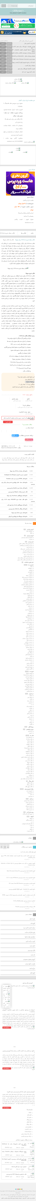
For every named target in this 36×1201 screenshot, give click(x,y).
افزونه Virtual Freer (28, 675)
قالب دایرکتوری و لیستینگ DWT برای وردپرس (16, 1174)
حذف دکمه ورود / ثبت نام (28, 72)
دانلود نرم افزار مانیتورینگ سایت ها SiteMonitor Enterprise (14, 1144)
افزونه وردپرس (29, 684)
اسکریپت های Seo (28, 581)
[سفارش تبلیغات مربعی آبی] (25, 83)
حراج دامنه (32, 968)
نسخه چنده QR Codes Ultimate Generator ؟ (24, 59)
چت (31, 661)
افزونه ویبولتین (29, 687)
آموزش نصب (29, 790)
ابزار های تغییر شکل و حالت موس (24, 559)
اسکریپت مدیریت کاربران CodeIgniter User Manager (15, 474)
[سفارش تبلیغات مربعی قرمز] (10, 83)
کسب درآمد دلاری (30, 941)
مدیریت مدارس (28, 642)
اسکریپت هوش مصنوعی (26, 584)
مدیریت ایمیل (29, 633)
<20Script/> (18, 11)
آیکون (31, 818)
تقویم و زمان (29, 706)
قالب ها (23, 233)
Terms (34, 1191)
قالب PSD (30, 749)
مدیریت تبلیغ (29, 634)
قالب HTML (29, 744)
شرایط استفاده (28, 1131)
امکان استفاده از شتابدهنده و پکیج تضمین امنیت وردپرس (13, 133)
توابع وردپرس (28, 1126)
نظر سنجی (29, 649)
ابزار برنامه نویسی (28, 800)
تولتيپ (30, 708)
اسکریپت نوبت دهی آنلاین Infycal (19, 1166)
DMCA (23, 1191)
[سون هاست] (18, 27)
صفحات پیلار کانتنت (30, 65)
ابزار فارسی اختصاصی (27, 552)
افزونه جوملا (29, 678)
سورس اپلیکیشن (30, 729)
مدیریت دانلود (29, 636)
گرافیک (32, 816)
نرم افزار (32, 798)
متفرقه (30, 718)
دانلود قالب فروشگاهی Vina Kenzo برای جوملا (17, 495)
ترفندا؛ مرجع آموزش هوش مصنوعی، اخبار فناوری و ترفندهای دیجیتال (17, 50)
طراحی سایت (29, 807)
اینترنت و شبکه (29, 806)
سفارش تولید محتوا (30, 936)
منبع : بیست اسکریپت (24, 412)
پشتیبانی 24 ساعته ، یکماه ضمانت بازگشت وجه (13, 127)
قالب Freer (29, 742)
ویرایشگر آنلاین (28, 654)
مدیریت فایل (29, 640)
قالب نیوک (30, 769)
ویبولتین (30, 775)
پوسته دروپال (29, 776)
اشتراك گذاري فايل (28, 586)
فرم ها (30, 625)
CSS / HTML (29, 531)
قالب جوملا (6, 239)
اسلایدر (30, 573)
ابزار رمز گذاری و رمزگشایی (26, 545)
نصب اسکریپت (28, 1129)
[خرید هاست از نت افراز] (18, 81)
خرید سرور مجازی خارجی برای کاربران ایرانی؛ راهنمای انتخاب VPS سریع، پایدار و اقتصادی (18, 856)
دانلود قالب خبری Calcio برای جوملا (19, 512)
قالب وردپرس (29, 771)
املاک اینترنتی (29, 590)
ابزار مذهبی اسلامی (27, 556)
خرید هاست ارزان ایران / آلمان (27, 100)
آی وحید (24, 1198)
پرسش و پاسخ (29, 658)
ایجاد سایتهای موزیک (27, 593)
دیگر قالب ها (29, 737)
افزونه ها (32, 671)
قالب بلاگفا (29, 782)
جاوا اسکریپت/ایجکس (27, 600)
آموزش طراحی (30, 529)
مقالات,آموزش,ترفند (29, 789)
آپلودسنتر (30, 572)
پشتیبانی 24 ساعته (28, 216)
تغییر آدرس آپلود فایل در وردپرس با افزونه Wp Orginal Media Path (14, 1159)
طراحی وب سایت (31, 1198)
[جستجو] (3, 5)
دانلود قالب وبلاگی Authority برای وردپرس (18, 508)
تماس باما (29, 1117)
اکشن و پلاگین (29, 820)
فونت (31, 825)
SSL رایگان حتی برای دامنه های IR (14, 119)
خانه (32, 233)
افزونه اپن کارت (28, 676)
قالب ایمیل (29, 758)
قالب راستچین (18, 459)
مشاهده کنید (6, 1027)
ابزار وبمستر (31, 541)
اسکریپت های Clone (27, 579)
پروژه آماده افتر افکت (27, 813)
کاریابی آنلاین (29, 663)
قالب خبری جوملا (13, 458)
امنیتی (30, 591)
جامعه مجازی (29, 599)
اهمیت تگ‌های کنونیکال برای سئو (26, 68)
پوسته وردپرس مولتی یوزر (26, 778)
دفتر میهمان (29, 615)
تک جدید (33, 955)
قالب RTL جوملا (26, 458)
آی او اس (30, 731)
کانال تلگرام (15, 435)
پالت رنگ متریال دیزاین (26, 1133)
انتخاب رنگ (29, 700)
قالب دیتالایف (29, 764)
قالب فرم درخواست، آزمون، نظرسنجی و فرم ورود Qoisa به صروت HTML (18, 895)
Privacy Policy (29, 1191)
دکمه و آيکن (29, 713)
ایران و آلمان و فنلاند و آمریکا (25, 213)
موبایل (30, 722)
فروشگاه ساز (29, 627)
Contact (19, 1191)
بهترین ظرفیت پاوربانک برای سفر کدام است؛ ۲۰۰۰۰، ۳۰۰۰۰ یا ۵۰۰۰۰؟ (17, 47)
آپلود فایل (32, 973)
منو (31, 720)
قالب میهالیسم (29, 767)
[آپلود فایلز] (18, 22)
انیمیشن (30, 702)
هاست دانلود (4, 1198)
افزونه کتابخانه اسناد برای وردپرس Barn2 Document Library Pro (21, 870)
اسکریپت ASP (29, 575)
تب (31, 704)
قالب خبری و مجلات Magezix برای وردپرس (17, 491)
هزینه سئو (32, 918)
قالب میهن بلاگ (28, 786)
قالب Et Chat (29, 739)
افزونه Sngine (29, 673)
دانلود (28, 399)
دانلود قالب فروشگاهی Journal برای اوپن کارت (17, 505)
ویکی (31, 656)
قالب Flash (29, 741)
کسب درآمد (29, 665)
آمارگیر (30, 570)
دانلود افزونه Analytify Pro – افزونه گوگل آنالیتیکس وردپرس (22, 889)
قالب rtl (32, 458)
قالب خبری (19, 458)
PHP (31, 533)
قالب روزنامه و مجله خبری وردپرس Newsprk (25, 906)
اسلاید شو (30, 697)
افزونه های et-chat (28, 680)
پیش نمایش (15, 399)
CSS (31, 566)
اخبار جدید (32, 945)
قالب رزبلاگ (29, 784)
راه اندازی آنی (19, 122)
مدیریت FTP (29, 809)
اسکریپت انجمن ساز (29, 43)
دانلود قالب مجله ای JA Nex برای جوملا (18, 471)
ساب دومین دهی (28, 620)
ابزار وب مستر (29, 802)
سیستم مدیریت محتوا (27, 622)
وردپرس (30, 796)
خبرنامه (30, 607)
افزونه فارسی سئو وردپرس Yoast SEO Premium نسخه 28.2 (22, 883)
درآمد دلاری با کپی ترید (29, 927)
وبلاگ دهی (29, 652)
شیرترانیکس (29, 691)
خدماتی (30, 611)
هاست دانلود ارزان (30, 964)
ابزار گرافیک (29, 804)
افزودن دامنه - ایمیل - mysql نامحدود (13, 109)
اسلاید (30, 695)
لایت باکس (29, 717)
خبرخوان (30, 711)
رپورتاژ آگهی (31, 726)
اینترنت (30, 539)
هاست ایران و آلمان (28, 200)
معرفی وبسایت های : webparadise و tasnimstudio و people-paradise (17, 56)
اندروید (30, 733)
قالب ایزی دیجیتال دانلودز (26, 757)
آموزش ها (30, 792)
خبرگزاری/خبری (28, 609)
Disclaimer (18, 1192)
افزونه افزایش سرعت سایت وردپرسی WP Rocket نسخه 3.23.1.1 (20, 877)
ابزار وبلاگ (29, 1119)
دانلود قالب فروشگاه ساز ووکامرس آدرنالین (18, 516)
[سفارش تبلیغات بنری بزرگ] (18, 79)
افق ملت (32, 923)
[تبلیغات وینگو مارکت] (18, 842)
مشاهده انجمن (4, 40)
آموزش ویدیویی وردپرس (26, 537)
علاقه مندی (29, 624)
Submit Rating (30, 382)
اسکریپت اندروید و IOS (27, 577)
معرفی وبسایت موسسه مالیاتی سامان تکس (23, 53)
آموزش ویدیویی (30, 535)
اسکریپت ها (31, 564)
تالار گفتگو (30, 597)
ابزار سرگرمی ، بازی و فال (26, 549)
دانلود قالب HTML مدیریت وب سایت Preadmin (16, 478)
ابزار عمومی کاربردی (27, 550)
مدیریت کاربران (28, 645)
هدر (31, 827)
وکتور (31, 829)
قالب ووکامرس (29, 773)
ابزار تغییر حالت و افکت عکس (25, 543)
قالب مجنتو (29, 766)
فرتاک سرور (32, 169)
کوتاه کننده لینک (28, 667)
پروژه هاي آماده (30, 812)
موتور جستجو (29, 647)
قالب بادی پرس (28, 760)
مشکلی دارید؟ (26, 405)
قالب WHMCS (29, 751)
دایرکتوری (30, 613)
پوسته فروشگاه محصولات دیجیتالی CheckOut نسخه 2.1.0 (14, 1152)
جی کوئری (31, 693)
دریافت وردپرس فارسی (26, 1136)
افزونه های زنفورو (28, 682)
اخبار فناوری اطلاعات (29, 562)
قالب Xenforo (29, 753)
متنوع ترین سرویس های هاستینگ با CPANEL (13, 105)
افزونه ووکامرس (28, 685)
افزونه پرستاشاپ (28, 689)
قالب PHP (30, 746)
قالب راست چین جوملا (27, 459)
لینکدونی (30, 629)
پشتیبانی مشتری (28, 660)
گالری (31, 724)
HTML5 (30, 568)
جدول (31, 710)
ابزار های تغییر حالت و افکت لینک (25, 557)
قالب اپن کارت (29, 755)
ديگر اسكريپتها (29, 616)
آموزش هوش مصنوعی (29, 959)
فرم (31, 715)
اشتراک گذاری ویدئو (27, 588)
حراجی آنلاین (29, 604)
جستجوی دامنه (29, 602)
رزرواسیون (29, 618)
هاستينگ (30, 651)
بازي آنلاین (30, 595)
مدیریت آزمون (29, 631)
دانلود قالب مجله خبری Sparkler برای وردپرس (17, 488)
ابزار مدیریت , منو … (27, 554)
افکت (31, 699)
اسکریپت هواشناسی (27, 582)
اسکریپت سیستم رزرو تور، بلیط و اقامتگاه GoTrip (24, 900)
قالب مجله (12, 459)
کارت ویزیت (29, 830)
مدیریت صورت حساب (27, 638)
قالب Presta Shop (28, 748)
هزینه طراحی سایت (30, 932)
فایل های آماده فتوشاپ (27, 823)
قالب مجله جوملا (6, 459)
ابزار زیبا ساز (29, 547)
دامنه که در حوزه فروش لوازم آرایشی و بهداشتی (22, 62)
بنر (31, 821)
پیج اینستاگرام (29, 439)
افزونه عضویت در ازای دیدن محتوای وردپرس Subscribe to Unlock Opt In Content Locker (18, 864)
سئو (31, 794)
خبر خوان (30, 606)
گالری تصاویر (29, 668)
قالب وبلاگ (31, 781)
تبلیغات (29, 1112)
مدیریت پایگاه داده (28, 643)
